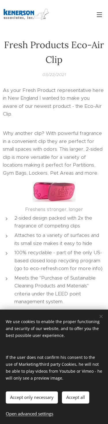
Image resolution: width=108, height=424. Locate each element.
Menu (99, 14)
